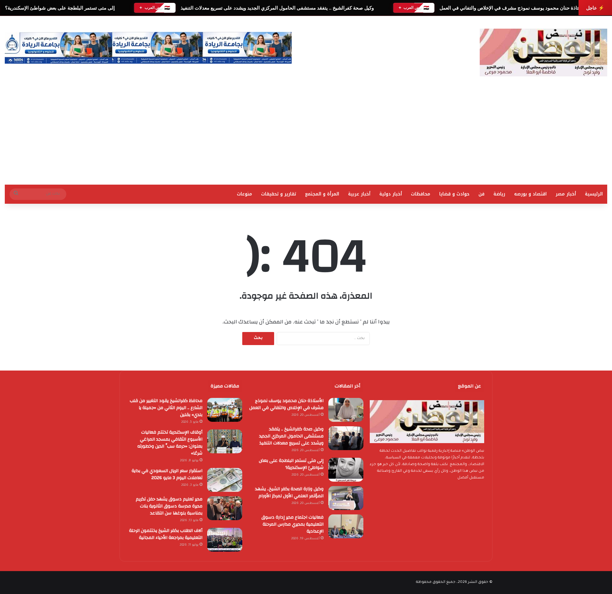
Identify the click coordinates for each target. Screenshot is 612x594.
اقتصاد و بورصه (530, 194)
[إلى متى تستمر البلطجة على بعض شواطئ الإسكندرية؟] (345, 470)
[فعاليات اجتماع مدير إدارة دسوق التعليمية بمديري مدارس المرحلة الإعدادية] (345, 526)
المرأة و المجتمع (322, 194)
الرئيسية (594, 194)
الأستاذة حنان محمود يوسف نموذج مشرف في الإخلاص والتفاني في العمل (513, 8)
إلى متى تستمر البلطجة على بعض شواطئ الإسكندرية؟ (59, 8)
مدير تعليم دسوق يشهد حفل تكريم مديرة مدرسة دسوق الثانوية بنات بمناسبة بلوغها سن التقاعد (169, 506)
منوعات (244, 194)
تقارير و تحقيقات (278, 194)
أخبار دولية (390, 194)
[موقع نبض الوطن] (543, 52)
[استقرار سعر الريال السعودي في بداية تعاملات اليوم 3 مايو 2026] (224, 480)
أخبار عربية (359, 194)
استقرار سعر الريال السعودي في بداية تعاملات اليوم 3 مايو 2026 (167, 474)
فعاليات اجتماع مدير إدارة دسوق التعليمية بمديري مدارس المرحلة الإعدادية (292, 524)
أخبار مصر (566, 194)
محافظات (420, 194)
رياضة (499, 194)
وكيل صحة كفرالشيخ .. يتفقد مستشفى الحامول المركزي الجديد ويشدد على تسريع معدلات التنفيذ (277, 8)
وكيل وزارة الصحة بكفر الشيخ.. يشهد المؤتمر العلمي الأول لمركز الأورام (289, 492)
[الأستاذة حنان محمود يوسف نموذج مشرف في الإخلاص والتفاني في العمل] (345, 410)
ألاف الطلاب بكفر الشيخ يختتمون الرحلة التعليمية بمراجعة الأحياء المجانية (165, 534)
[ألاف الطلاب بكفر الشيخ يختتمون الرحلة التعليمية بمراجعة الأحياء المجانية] (224, 540)
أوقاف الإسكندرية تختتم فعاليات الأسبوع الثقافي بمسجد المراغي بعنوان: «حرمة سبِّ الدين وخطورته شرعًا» (169, 442)
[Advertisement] (306, 136)
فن (481, 194)
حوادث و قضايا (454, 194)
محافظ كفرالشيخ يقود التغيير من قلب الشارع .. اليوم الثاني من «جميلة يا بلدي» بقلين (166, 408)
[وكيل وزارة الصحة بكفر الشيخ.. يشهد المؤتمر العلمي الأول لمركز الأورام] (345, 498)
